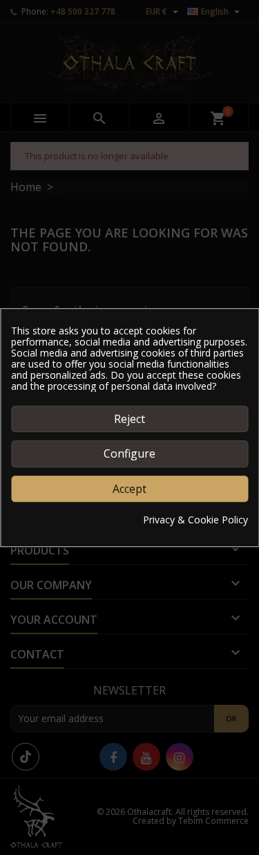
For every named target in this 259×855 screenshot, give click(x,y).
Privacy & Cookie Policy (195, 519)
